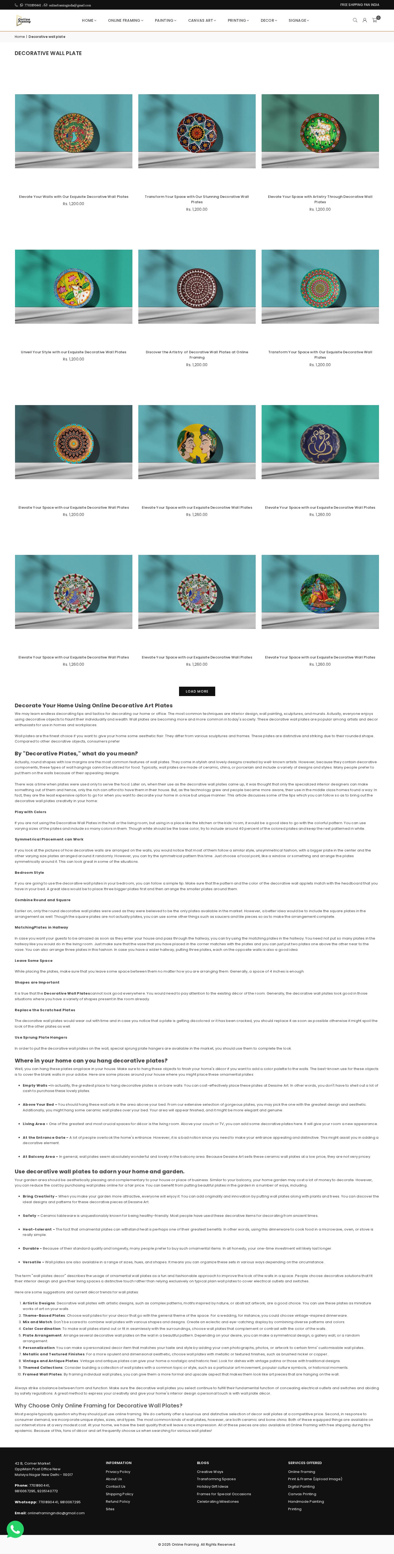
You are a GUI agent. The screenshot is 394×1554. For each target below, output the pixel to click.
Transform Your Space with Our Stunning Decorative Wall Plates (197, 199)
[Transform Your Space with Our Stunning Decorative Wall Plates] (197, 131)
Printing (237, 20)
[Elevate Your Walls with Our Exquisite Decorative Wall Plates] (73, 131)
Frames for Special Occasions (224, 1494)
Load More (197, 691)
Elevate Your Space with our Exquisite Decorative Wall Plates (73, 507)
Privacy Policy (118, 1471)
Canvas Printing (302, 1494)
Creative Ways (210, 1471)
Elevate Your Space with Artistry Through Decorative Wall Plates (320, 199)
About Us (114, 1479)
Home (87, 20)
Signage (297, 20)
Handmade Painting (306, 1501)
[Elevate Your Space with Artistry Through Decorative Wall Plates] (320, 131)
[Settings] (365, 20)
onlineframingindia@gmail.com (56, 1513)
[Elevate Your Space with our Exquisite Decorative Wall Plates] (73, 442)
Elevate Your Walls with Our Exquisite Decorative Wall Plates (74, 196)
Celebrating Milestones (218, 1501)
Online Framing (124, 20)
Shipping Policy (119, 1494)
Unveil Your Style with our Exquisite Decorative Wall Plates (73, 352)
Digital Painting (301, 1486)
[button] (374, 20)
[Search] (355, 20)
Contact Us (116, 1486)
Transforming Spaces (216, 1479)
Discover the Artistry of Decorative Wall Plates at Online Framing (197, 355)
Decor (267, 20)
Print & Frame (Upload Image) (315, 1479)
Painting (164, 20)
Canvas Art (200, 20)
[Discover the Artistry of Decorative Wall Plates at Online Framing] (197, 286)
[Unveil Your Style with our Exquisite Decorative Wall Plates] (73, 286)
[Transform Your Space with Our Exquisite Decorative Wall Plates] (320, 286)
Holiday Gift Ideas (213, 1486)
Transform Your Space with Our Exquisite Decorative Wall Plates (320, 355)
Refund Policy (118, 1501)
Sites (110, 1509)
